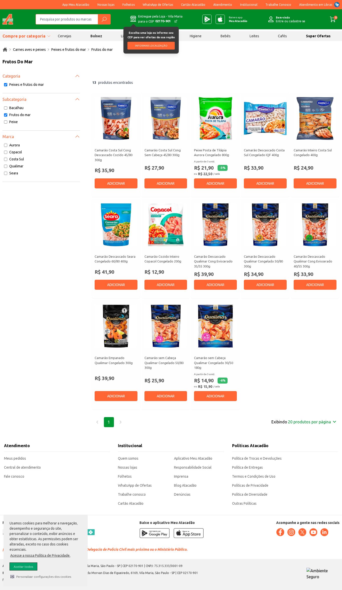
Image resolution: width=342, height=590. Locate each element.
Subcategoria (15, 99)
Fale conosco (14, 476)
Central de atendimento (22, 467)
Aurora (14, 145)
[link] (5, 49)
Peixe (13, 122)
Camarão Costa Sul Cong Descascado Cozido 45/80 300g (113, 155)
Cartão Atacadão (193, 4)
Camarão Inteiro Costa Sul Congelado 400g (313, 152)
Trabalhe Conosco (278, 4)
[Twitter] (302, 532)
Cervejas (64, 36)
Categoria (11, 76)
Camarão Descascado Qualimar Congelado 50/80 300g (263, 261)
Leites (254, 36)
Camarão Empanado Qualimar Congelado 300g (114, 360)
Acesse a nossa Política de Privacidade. (40, 555)
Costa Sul (16, 159)
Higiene (196, 36)
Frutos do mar (20, 115)
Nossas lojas (105, 4)
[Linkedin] (324, 532)
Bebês (226, 36)
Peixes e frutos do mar (26, 85)
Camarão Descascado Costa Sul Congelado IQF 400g (264, 152)
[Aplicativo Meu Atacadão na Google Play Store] (207, 19)
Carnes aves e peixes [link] (29, 50)
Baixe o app (238, 19)
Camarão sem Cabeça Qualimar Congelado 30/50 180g (213, 362)
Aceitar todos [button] (23, 566)
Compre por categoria (24, 36)
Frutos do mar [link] (102, 50)
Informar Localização (151, 45)
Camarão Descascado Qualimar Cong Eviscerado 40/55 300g (313, 261)
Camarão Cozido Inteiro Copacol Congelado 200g (162, 259)
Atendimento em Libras (315, 4)
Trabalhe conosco (132, 494)
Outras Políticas (244, 503)
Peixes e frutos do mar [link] (68, 50)
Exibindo (301, 422)
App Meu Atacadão (75, 4)
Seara (13, 173)
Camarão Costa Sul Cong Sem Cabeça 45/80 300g (162, 152)
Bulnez (96, 36)
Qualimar (16, 166)
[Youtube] (313, 532)
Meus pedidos (15, 458)
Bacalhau (16, 108)
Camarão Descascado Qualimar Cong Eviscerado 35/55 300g (213, 261)
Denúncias (182, 494)
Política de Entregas (247, 467)
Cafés (282, 36)
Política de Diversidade (249, 494)
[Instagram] (291, 532)
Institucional (248, 4)
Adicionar (116, 183)
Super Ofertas (318, 36)
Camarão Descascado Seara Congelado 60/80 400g (115, 259)
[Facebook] (280, 532)
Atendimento (222, 4)
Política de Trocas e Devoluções (257, 458)
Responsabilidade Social (193, 467)
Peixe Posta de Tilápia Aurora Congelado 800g (211, 152)
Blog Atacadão (185, 485)
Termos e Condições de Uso (253, 476)
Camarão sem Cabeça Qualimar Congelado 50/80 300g (164, 362)
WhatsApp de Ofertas (158, 4)
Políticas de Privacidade (250, 485)
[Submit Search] (104, 19)
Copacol (15, 152)
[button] (41, 576)
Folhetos (128, 4)
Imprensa (181, 476)
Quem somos (128, 458)
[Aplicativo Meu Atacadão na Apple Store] (220, 19)
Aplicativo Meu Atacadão (193, 458)
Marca (8, 136)
